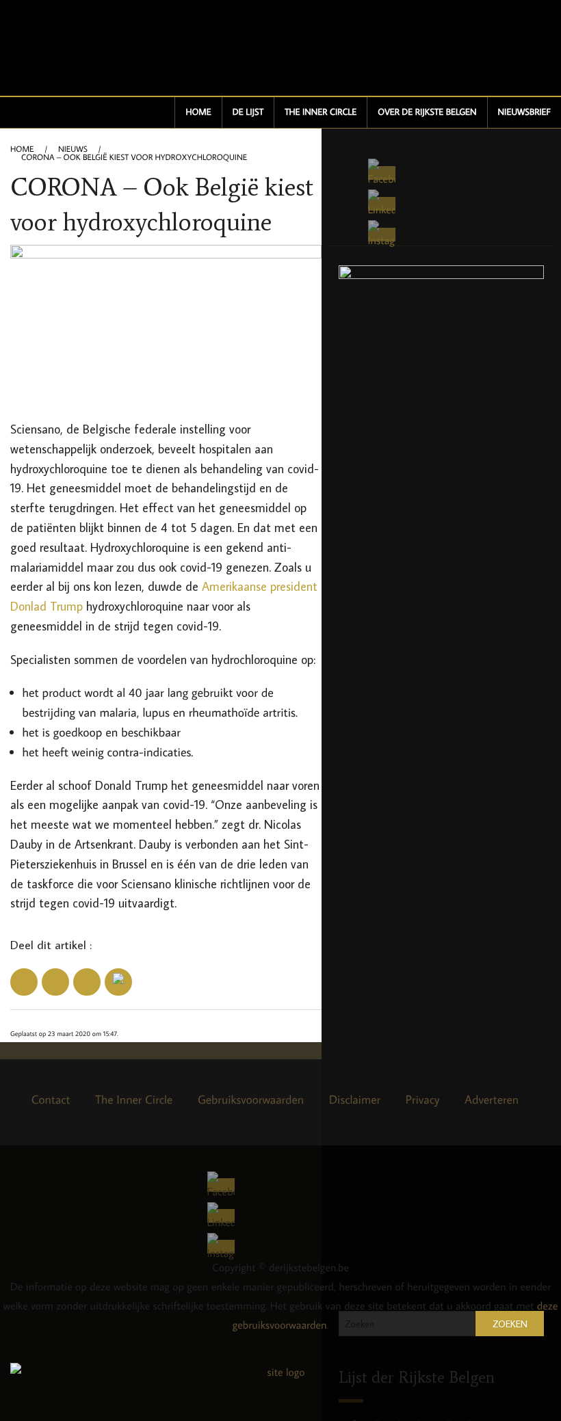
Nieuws (73, 150)
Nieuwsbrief (524, 112)
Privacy (423, 1099)
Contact (50, 1099)
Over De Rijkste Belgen (427, 112)
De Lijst (248, 112)
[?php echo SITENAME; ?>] (280, 1388)
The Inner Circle (320, 112)
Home (198, 112)
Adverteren (492, 1099)
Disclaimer (354, 1099)
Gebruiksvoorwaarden (251, 1099)
